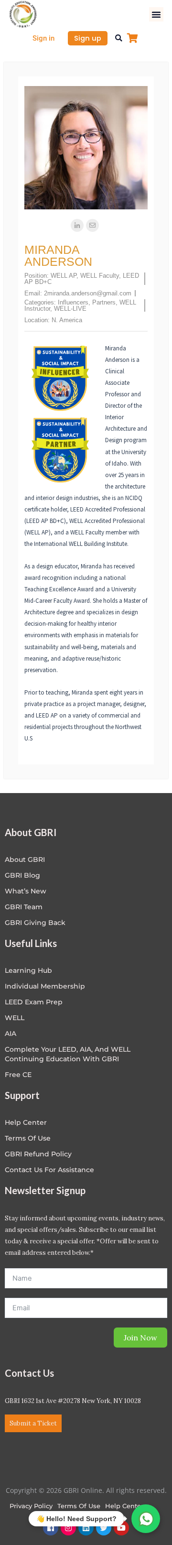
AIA (10, 1033)
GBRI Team (24, 907)
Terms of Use (28, 1138)
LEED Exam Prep (34, 1002)
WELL (14, 1017)
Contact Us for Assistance (49, 1169)
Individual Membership (45, 986)
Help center (26, 1122)
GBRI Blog (22, 875)
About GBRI (25, 859)
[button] (156, 14)
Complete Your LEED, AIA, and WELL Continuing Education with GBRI (67, 1054)
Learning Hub (28, 970)
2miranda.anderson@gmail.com (87, 293)
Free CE (18, 1074)
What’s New (25, 891)
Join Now (140, 1337)
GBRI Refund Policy (38, 1154)
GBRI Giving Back (35, 922)
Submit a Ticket (33, 1423)
